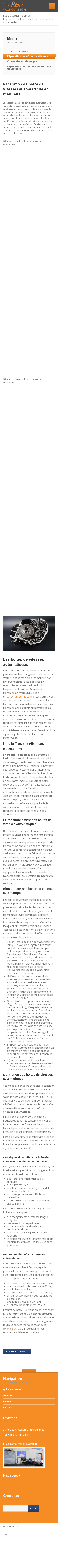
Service (26, 15)
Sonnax (16, 1328)
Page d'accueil (11, 15)
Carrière (7, 1407)
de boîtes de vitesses (27, 56)
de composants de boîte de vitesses (29, 67)
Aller (33, 1508)
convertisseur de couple (20, 696)
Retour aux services (17, 1351)
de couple (22, 61)
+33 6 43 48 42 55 (18, 1434)
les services (17, 51)
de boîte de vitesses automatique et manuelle (25, 89)
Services (7, 1395)
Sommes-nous (13, 1389)
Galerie (7, 1401)
